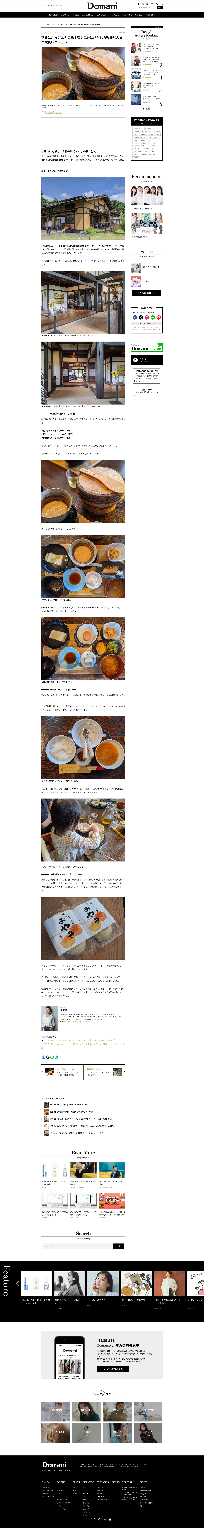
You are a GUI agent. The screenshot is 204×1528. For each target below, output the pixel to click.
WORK (76, 15)
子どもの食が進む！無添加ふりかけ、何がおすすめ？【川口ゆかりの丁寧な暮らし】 (79, 1040)
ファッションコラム (47, 1490)
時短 (135, 154)
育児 (135, 134)
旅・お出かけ (86, 1503)
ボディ (59, 1497)
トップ (43, 24)
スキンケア (60, 1490)
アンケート (145, 359)
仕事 (74, 1490)
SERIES (138, 15)
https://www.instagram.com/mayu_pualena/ (76, 1021)
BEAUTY (65, 15)
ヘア (58, 1494)
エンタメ (85, 1494)
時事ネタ (152, 154)
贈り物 (85, 1515)
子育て (85, 1500)
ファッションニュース (48, 1497)
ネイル (59, 1506)
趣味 (158, 134)
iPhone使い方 (138, 149)
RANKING (150, 15)
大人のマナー (150, 128)
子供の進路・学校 (102, 1500)
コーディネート (46, 1487)
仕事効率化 (143, 134)
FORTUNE (127, 15)
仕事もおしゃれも (145, 140)
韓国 (153, 143)
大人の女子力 (146, 131)
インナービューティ (63, 1509)
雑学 (74, 1487)
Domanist (50, 112)
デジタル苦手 (151, 146)
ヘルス (85, 1497)
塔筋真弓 (58, 112)
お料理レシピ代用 (139, 146)
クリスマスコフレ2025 (63, 1503)
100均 (151, 134)
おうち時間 (157, 131)
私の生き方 (86, 1509)
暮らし (85, 1487)
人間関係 (136, 131)
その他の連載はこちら (146, 293)
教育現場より (100, 1494)
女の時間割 (143, 154)
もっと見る (146, 109)
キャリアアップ (155, 137)
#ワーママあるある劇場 (140, 151)
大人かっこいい (154, 151)
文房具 (136, 157)
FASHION (53, 15)
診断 (135, 140)
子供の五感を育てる (102, 1487)
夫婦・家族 (86, 1506)
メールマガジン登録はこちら (146, 323)
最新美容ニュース (62, 1500)
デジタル (75, 1494)
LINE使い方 (148, 149)
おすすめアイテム (47, 1494)
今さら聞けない (138, 128)
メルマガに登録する (113, 1369)
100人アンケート (88, 1512)
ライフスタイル (51, 24)
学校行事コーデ (101, 1490)
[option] (36, 1289)
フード (59, 24)
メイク (59, 1487)
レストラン (65, 24)
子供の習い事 (100, 1497)
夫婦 (146, 137)
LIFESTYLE (87, 15)
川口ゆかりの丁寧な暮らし (141, 143)
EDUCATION (102, 15)
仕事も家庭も (138, 137)
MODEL (115, 15)
